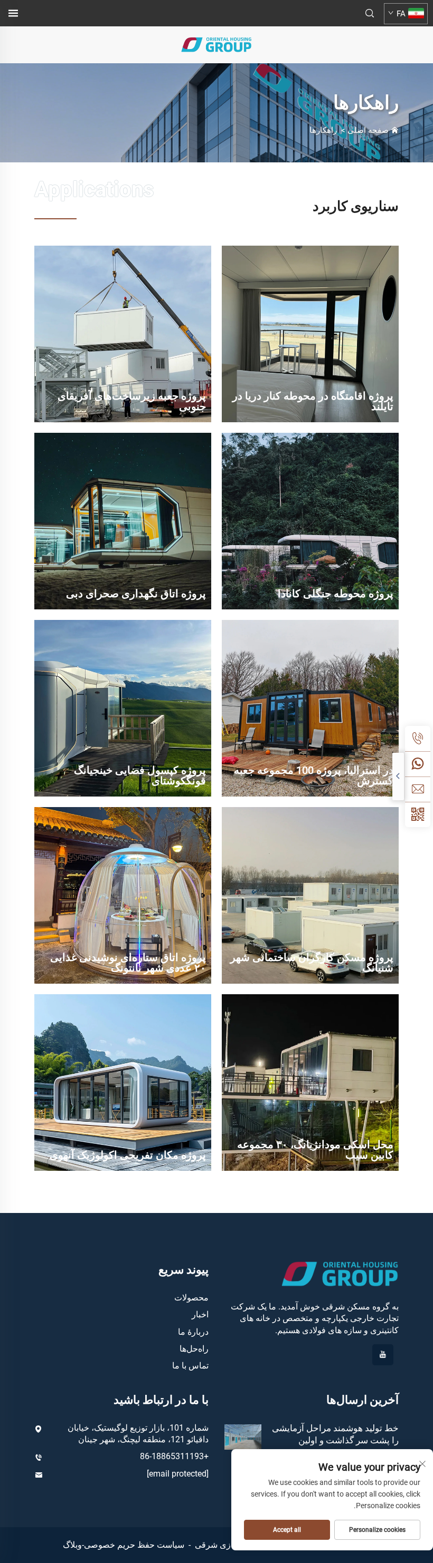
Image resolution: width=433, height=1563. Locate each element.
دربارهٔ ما (193, 1332)
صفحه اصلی (368, 130)
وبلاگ (72, 1545)
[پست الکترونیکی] (417, 789)
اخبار (200, 1314)
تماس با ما (190, 1366)
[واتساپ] (417, 763)
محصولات (191, 1298)
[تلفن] (417, 738)
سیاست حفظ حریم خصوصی (134, 1545)
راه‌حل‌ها (194, 1349)
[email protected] (178, 1474)
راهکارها (323, 130)
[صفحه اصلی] (216, 44)
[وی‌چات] (417, 814)
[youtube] (382, 1354)
